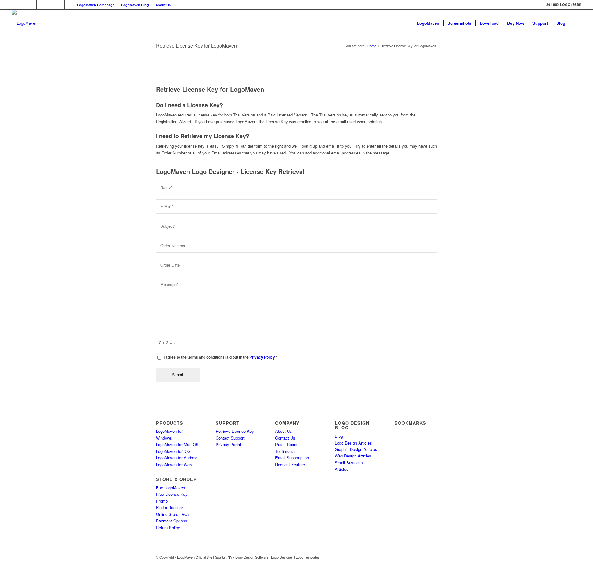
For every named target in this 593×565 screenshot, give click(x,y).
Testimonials (286, 451)
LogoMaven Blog (135, 4)
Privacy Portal (228, 444)
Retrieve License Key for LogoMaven (196, 45)
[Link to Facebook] (31, 4)
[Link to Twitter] (13, 4)
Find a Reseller (169, 507)
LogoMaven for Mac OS (177, 444)
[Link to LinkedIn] (22, 4)
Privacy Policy (262, 357)
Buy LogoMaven (170, 488)
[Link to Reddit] (50, 4)
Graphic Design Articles (356, 449)
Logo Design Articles (353, 443)
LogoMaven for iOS (173, 451)
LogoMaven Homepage (96, 4)
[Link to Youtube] (59, 4)
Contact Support (230, 438)
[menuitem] (96, 4)
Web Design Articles (353, 456)
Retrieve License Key (235, 431)
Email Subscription (292, 458)
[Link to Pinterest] (41, 4)
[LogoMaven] (24, 23)
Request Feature (290, 464)
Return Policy (168, 527)
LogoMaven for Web (174, 464)
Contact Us (285, 438)
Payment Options (171, 521)
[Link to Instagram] (69, 4)
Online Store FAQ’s (173, 514)
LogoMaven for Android (176, 458)
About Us (163, 4)
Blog (339, 436)
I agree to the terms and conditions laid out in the (220, 357)
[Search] (575, 23)
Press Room (286, 444)
